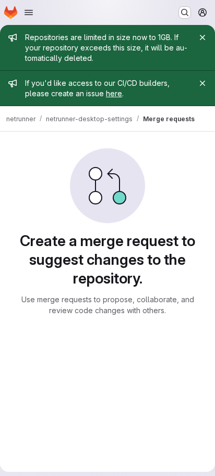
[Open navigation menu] (28, 12)
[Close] (202, 37)
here (114, 93)
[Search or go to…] (184, 12)
